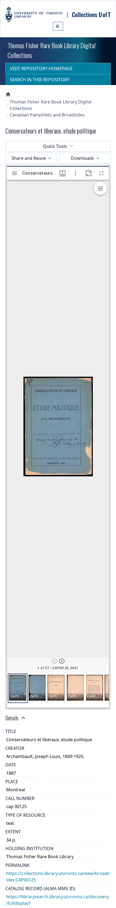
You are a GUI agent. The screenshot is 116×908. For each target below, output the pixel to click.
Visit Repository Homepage (41, 68)
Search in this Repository (39, 80)
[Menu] (58, 26)
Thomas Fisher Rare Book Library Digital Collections (50, 105)
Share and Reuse (29, 158)
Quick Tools (55, 146)
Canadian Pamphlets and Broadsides (47, 115)
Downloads (82, 158)
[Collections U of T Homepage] (8, 94)
